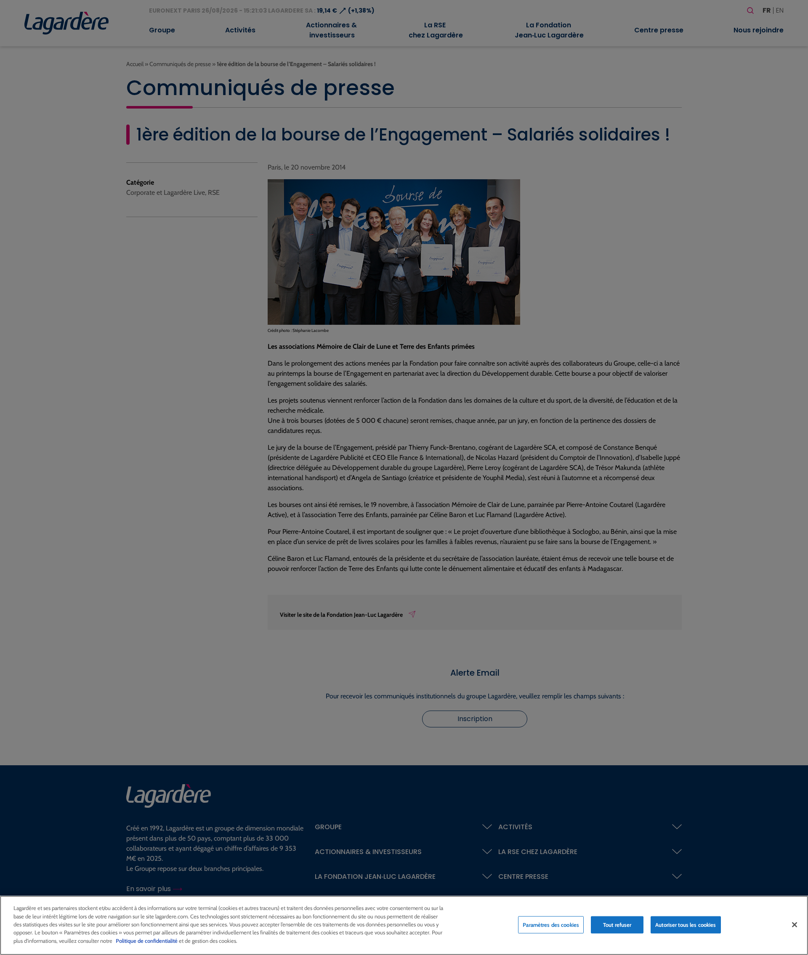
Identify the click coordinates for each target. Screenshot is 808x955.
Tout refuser (617, 924)
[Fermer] (794, 924)
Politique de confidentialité (147, 940)
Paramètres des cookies (551, 924)
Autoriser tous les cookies (685, 924)
